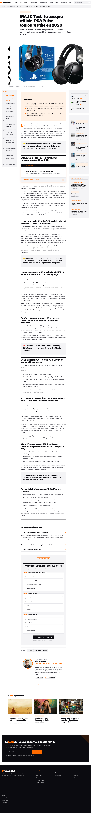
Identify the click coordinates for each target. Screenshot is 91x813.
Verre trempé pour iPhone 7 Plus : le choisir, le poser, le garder (80, 157)
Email (45, 650)
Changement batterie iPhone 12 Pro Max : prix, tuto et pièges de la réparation (82, 146)
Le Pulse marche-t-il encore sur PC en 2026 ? (36, 532)
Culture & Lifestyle (40, 782)
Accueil (3, 6)
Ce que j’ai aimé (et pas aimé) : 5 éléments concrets (11, 160)
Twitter (30, 650)
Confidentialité (5, 800)
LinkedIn (38, 650)
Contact (3, 795)
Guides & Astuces (34, 2)
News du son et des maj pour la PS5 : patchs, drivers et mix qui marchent (41, 411)
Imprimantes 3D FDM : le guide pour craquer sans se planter (81, 168)
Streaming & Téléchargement (42, 785)
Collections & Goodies (66, 2)
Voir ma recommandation (43, 637)
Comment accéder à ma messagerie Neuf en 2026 (81, 136)
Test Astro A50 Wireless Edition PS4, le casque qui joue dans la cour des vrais (42, 287)
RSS (75, 777)
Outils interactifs (77, 772)
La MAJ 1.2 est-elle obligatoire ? (31, 549)
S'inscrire (37, 751)
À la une (15, 2)
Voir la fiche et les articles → (42, 685)
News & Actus (43, 2)
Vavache (6, 2)
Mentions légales (5, 797)
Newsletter (76, 775)
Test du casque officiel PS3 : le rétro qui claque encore (37, 282)
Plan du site (4, 802)
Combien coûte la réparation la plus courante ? (36, 545)
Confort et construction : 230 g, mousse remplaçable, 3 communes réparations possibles (10, 125)
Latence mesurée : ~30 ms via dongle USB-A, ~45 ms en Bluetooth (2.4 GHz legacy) (10, 115)
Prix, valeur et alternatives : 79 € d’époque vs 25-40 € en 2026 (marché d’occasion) (10, 142)
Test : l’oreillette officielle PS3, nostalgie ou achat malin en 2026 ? (40, 285)
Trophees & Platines (53, 2)
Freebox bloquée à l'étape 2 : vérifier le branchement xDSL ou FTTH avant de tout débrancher (81, 126)
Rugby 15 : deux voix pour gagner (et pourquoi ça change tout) (39, 408)
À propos (4, 792)
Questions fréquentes (10, 164)
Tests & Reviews (24, 2)
